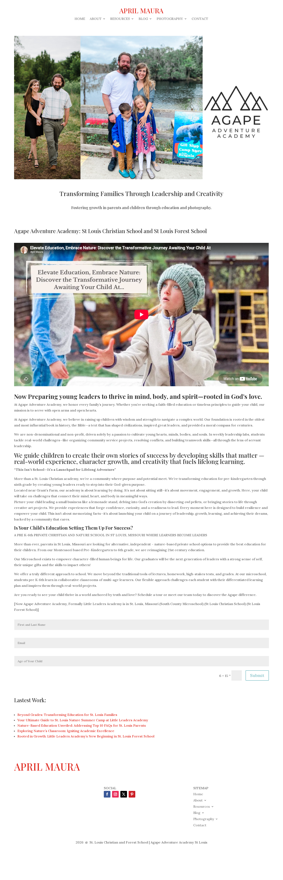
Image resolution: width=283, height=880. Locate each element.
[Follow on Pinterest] (132, 794)
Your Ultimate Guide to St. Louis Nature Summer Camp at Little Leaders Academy (82, 720)
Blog (143, 19)
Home (80, 19)
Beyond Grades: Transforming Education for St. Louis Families (67, 715)
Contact (200, 19)
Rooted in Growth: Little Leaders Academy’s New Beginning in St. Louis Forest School (85, 736)
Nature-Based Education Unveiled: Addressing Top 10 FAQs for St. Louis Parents (81, 725)
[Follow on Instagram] (115, 794)
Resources (120, 19)
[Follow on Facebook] (107, 794)
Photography (170, 19)
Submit (257, 675)
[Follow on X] (123, 794)
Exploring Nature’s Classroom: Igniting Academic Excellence (65, 731)
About (96, 19)
